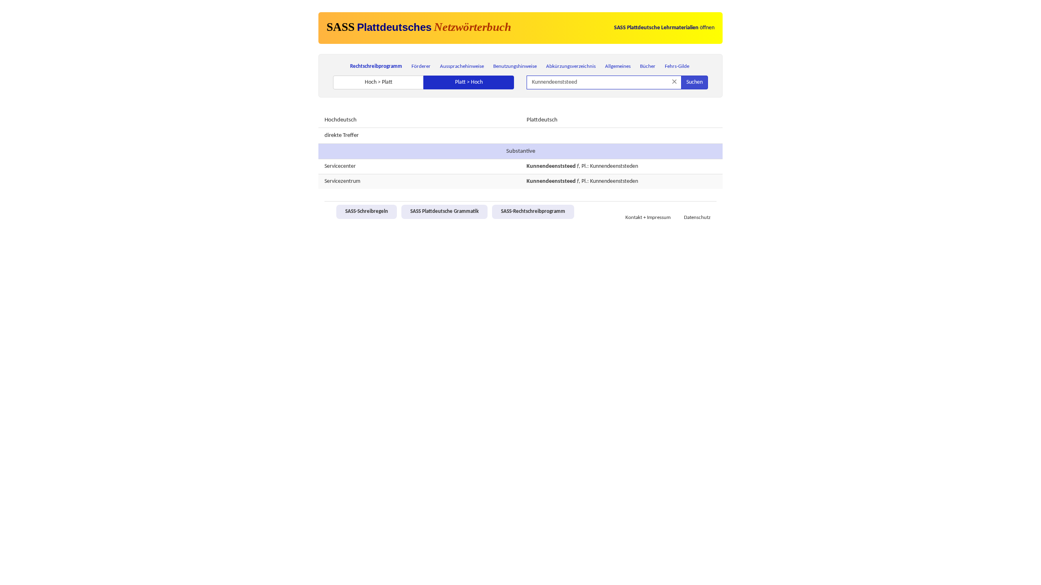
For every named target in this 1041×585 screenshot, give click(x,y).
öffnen (664, 28)
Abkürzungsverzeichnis (571, 66)
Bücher (648, 66)
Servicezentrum (342, 181)
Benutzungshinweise (515, 66)
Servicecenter (340, 166)
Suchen (694, 82)
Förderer (421, 66)
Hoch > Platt (378, 82)
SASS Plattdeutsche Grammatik (444, 211)
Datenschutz (697, 217)
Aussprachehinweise (462, 66)
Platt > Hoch (469, 82)
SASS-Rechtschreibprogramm (533, 211)
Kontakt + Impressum (648, 217)
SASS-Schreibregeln (366, 211)
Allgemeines (618, 66)
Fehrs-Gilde (677, 66)
